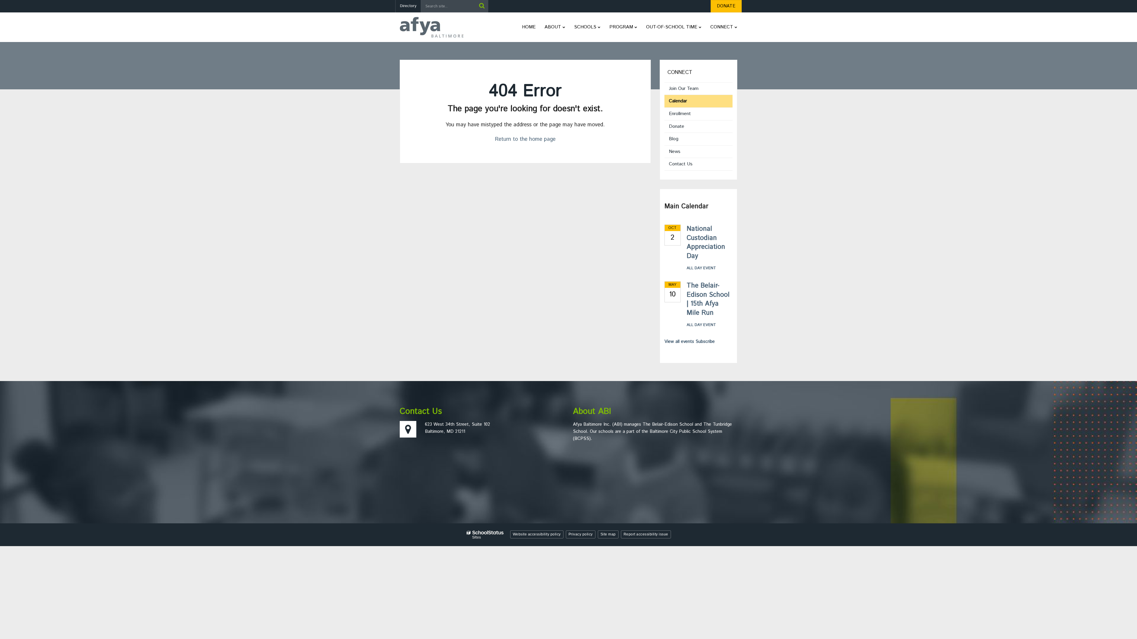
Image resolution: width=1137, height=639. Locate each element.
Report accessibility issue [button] (646, 534)
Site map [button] (608, 534)
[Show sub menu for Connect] (736, 27)
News (674, 151)
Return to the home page (525, 139)
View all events (679, 341)
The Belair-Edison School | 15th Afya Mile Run (708, 299)
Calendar (678, 101)
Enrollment (680, 113)
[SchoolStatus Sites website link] (485, 534)
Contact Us (681, 164)
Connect (679, 72)
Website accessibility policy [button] (537, 534)
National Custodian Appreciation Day (706, 242)
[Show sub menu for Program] (636, 27)
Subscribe (705, 341)
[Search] (481, 6)
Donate (685, 128)
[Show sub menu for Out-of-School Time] (700, 27)
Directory (408, 6)
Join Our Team (683, 88)
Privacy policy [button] (580, 534)
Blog (673, 138)
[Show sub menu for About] (564, 27)
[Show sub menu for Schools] (599, 27)
